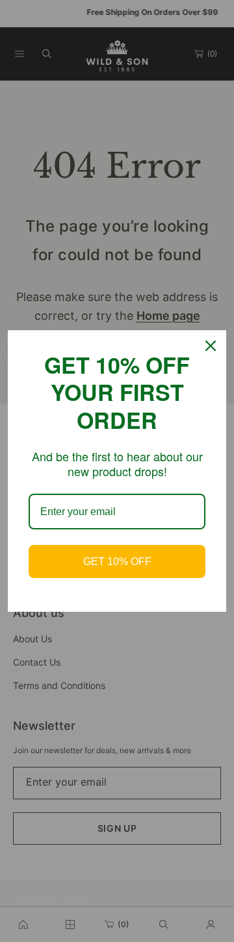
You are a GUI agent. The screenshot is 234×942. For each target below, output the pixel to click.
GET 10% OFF (117, 561)
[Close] (210, 345)
